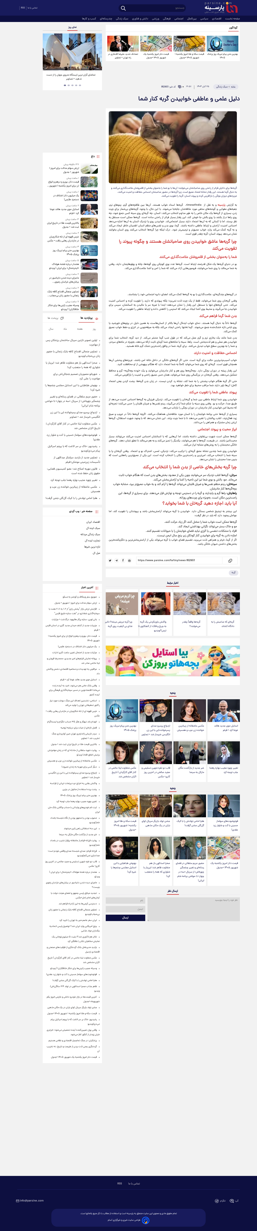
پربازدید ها (87, 318)
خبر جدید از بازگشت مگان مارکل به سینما (191, 770)
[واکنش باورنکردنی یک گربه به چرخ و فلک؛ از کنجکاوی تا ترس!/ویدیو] (156, 603)
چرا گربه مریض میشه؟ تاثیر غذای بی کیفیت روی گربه (118, 624)
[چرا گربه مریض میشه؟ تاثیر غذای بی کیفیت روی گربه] (122, 603)
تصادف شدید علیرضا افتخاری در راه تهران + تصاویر (123, 56)
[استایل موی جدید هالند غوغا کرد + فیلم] (224, 710)
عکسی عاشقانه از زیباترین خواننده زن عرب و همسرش (190, 728)
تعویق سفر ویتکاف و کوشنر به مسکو (80, 597)
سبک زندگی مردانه (90, 535)
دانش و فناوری (140, 19)
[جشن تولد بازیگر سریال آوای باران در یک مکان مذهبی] (156, 806)
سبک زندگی (122, 19)
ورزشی (156, 19)
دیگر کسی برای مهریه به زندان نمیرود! (79, 767)
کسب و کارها (89, 19)
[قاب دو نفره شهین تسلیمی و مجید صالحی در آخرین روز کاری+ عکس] (156, 752)
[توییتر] (110, 560)
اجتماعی (179, 19)
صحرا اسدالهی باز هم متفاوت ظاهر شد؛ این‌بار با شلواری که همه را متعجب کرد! (156, 869)
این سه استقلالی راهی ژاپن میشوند (80, 828)
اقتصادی (217, 19)
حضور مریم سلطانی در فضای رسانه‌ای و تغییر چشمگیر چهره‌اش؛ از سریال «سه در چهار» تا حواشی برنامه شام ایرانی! (190, 872)
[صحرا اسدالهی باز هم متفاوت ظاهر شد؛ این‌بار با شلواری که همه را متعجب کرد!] (156, 848)
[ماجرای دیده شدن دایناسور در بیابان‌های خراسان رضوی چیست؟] (89, 278)
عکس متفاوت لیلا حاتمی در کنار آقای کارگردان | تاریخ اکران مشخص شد (122, 772)
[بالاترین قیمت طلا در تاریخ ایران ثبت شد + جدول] (89, 223)
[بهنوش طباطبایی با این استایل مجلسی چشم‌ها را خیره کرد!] (122, 848)
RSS (23, 8)
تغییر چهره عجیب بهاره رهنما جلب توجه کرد (223, 770)
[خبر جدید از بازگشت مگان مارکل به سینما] (189, 752)
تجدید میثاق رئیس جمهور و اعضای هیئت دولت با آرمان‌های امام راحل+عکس (71, 77)
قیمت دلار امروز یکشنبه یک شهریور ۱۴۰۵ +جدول (156, 56)
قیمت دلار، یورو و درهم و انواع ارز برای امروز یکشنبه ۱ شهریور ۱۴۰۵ (63, 184)
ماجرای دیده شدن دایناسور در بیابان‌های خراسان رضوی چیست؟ (64, 280)
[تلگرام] (116, 560)
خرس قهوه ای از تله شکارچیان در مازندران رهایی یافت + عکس (63, 239)
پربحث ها (53, 318)
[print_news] (129, 560)
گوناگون (233, 28)
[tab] (80, 85)
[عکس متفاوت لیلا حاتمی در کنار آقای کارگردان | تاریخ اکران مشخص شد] (122, 752)
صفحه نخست (232, 19)
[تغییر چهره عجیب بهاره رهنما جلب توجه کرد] (224, 752)
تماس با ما (32, 8)
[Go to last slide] (47, 52)
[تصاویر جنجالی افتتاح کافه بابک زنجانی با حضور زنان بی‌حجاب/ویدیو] (89, 292)
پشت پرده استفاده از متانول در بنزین (79, 789)
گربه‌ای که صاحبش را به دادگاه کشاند (222, 624)
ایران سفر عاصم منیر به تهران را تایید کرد (78, 920)
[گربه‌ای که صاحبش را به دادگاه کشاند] (224, 603)
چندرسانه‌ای (106, 19)
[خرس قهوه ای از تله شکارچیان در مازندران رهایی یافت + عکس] (89, 237)
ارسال (125, 918)
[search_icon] (123, 8)
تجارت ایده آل (92, 541)
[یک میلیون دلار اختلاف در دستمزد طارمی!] (89, 196)
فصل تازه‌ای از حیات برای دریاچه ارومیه (79, 728)
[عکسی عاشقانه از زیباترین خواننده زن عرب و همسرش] (189, 710)
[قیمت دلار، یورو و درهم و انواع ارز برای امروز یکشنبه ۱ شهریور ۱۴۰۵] (89, 182)
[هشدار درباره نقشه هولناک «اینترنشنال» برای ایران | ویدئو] (89, 264)
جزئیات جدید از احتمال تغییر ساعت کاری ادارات (74, 653)
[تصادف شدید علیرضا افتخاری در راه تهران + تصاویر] (123, 44)
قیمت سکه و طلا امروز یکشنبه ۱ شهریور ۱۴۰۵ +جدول (189, 56)
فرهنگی (167, 19)
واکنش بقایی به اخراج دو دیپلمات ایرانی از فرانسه (73, 783)
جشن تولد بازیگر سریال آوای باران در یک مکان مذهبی (156, 823)
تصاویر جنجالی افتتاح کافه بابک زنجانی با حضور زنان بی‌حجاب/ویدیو (63, 294)
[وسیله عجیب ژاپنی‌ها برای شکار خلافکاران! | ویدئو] (89, 305)
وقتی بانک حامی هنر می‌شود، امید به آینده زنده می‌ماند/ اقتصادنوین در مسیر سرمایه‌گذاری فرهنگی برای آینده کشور (74, 690)
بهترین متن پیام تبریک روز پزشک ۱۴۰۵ (222, 56)
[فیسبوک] (123, 560)
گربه (234, 572)
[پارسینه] (219, 8)
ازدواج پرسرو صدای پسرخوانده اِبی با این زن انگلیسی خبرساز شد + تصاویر (155, 730)
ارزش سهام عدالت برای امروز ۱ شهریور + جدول (64, 170)
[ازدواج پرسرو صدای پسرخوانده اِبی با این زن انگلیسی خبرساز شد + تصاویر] (156, 710)
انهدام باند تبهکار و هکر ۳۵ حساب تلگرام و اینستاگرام (72, 722)
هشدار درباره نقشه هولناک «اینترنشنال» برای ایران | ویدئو (64, 266)
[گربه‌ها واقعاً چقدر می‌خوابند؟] (189, 603)
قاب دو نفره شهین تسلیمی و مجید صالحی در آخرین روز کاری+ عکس (155, 772)
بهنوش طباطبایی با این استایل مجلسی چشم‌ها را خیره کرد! (123, 867)
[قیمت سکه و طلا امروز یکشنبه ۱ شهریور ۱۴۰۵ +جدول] (189, 44)
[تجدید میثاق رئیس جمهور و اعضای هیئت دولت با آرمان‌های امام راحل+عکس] (72, 51)
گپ (237, 1201)
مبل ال (96, 553)
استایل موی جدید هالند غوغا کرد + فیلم (226, 728)
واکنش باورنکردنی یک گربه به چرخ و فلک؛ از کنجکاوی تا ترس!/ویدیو (152, 626)
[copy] (230, 560)
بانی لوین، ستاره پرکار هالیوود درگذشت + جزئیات (74, 619)
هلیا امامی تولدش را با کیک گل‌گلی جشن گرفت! (190, 823)
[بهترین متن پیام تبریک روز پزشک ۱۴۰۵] (222, 44)
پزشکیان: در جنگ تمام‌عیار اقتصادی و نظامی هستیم (73, 1040)
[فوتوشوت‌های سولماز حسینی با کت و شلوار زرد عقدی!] (224, 806)
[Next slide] (98, 52)
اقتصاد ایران (93, 522)
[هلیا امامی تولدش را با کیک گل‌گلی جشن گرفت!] (189, 806)
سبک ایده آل (93, 528)
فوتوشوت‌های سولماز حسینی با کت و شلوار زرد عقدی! (225, 825)
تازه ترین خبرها (92, 547)
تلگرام (223, 1201)
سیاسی (204, 19)
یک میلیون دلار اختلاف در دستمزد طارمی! (66, 198)
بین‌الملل (192, 19)
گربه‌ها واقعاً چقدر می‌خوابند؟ (191, 624)
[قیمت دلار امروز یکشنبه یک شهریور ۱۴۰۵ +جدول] (156, 44)
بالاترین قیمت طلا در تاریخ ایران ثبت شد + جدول (63, 225)
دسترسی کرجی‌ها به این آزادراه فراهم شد (78, 904)
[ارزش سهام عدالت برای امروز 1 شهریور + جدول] (89, 168)
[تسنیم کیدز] (173, 662)
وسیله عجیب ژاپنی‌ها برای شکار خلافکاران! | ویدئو (63, 307)
